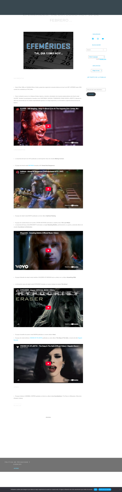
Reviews (44, 11)
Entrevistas (52, 11)
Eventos (82, 11)
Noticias (37, 11)
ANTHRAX (31, 165)
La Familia (89, 11)
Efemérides (70, 24)
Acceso (16, 468)
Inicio (31, 11)
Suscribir (91, 94)
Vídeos (76, 11)
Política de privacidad (105, 489)
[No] (120, 489)
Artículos (68, 11)
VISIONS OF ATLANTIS (36, 338)
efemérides (48, 417)
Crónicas (61, 11)
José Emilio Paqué (60, 24)
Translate (102, 59)
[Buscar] (105, 50)
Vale (95, 489)
